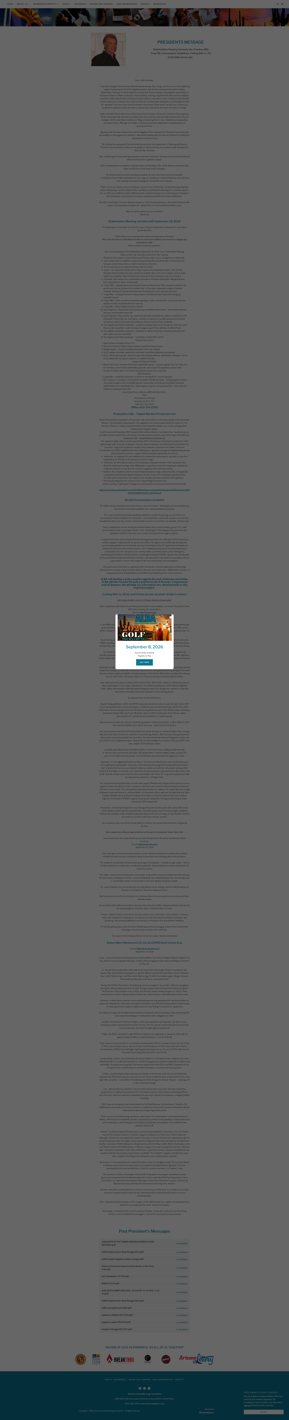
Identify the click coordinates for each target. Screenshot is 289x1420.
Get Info (144, 662)
